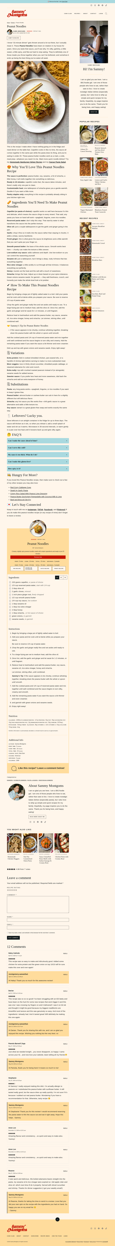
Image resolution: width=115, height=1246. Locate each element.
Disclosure (86, 1241)
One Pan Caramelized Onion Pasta (27, 859)
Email (10, 924)
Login (101, 13)
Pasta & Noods (32, 780)
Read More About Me (37, 816)
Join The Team (57, 1236)
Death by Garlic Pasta (19, 490)
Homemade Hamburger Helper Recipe (26, 162)
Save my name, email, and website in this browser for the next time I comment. (32, 932)
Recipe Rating (13, 887)
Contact (93, 13)
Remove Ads (38, 557)
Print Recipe (58, 568)
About (85, 13)
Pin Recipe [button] (17, 568)
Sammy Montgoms (19, 31)
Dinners (13, 22)
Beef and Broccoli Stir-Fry (20, 500)
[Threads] (95, 5)
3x (65, 577)
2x (61, 577)
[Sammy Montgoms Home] (17, 13)
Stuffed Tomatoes (98, 311)
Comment (12, 895)
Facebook (48, 509)
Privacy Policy (80, 1241)
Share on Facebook (28, 568)
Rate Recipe (45, 568)
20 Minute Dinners (20, 780)
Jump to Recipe (13, 38)
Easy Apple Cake (86, 180)
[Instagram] (91, 5)
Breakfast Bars (97, 260)
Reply (65, 953)
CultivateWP (105, 1241)
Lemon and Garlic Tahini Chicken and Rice (101, 182)
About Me (94, 112)
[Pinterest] (102, 5)
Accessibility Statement (70, 1241)
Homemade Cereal (98, 243)
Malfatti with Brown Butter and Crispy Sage (99, 279)
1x (57, 577)
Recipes (77, 13)
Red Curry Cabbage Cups (20, 487)
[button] (27, 31)
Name (10, 917)
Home (8, 22)
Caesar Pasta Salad (57, 162)
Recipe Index (45, 1236)
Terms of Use (93, 1241)
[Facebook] (99, 5)
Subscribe (35, 1236)
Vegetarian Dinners (46, 780)
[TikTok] (106, 5)
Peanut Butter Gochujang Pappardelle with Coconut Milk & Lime (36, 497)
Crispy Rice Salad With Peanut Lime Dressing (28, 494)
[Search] (106, 13)
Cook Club (68, 13)
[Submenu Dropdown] (80, 13)
